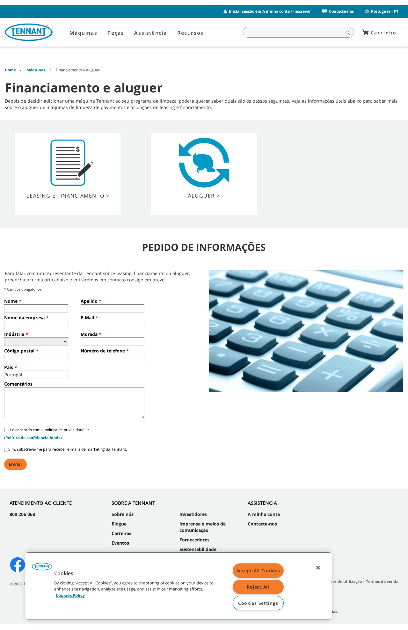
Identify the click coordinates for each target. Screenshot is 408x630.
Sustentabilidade (197, 549)
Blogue (119, 524)
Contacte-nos (341, 11)
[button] (42, 569)
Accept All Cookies (258, 571)
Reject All (258, 587)
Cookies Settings (258, 603)
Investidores (193, 514)
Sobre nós (123, 514)
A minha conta (264, 514)
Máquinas (83, 32)
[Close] (318, 568)
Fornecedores (194, 540)
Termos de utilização (342, 581)
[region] (179, 586)
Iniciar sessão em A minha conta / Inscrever (270, 11)
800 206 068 (22, 514)
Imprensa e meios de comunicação (202, 527)
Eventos (120, 543)
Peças (115, 32)
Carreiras (121, 533)
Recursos (190, 32)
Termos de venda (382, 581)
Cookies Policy (70, 595)
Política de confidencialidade (33, 437)
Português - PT (384, 11)
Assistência (150, 32)
